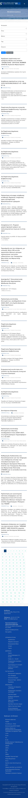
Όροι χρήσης (8, 631)
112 (3, 599)
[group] (14, 28)
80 (6, 584)
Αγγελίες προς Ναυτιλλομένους (13, 763)
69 (17, 578)
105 (23, 593)
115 (15, 599)
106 (3, 596)
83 (16, 584)
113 (7, 599)
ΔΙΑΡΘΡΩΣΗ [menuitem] (8, 651)
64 (24, 575)
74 (9, 581)
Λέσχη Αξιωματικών (10, 758)
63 (20, 575)
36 (24, 562)
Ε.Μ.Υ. (6, 765)
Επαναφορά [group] (10, 52)
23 (2, 560)
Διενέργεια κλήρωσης (9, 410)
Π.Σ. (6, 737)
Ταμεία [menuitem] (10, 648)
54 (13, 572)
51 (2, 572)
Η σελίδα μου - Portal (10, 723)
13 (15, 554)
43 (24, 566)
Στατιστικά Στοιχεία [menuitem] (13, 677)
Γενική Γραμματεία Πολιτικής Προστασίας (12, 770)
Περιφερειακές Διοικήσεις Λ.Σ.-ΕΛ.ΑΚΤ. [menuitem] (14, 661)
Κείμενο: (3, 47)
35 (20, 562)
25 (9, 560)
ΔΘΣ (3, 216)
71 (23, 578)
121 (15, 602)
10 (5, 554)
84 (20, 584)
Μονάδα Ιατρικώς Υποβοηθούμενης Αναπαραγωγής (14, 742)
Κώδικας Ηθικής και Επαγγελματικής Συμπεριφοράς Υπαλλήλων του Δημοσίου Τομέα (13, 729)
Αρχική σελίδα (10, 15)
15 (22, 554)
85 (24, 584)
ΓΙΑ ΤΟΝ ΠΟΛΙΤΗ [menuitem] (9, 671)
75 (13, 581)
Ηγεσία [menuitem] (10, 653)
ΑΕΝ (3, 98)
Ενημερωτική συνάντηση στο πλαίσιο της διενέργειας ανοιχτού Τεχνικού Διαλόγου (13, 371)
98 (20, 590)
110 (19, 596)
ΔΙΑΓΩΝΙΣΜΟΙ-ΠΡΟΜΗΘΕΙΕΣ (18, 412)
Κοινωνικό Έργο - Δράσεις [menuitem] (14, 679)
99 (24, 590)
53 (9, 572)
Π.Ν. (6, 752)
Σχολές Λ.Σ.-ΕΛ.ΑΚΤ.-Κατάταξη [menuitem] (13, 667)
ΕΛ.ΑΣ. (7, 739)
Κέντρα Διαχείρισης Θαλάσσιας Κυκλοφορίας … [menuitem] (15, 709)
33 (13, 562)
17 (6, 556)
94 (6, 590)
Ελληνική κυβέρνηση (10, 719)
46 (10, 569)
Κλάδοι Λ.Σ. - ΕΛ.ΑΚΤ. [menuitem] (13, 659)
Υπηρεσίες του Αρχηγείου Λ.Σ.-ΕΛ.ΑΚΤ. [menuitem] (14, 687)
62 (16, 575)
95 (10, 590)
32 (9, 562)
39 (9, 566)
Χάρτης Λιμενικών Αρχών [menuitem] (14, 706)
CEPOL (7, 747)
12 (12, 554)
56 (20, 572)
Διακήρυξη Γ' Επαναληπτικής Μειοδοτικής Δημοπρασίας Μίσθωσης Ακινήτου (11, 281)
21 (19, 556)
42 (20, 566)
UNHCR (7, 745)
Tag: (2, 41)
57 (24, 572)
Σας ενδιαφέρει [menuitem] (12, 675)
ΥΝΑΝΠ (7, 721)
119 (7, 602)
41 (16, 566)
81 (9, 584)
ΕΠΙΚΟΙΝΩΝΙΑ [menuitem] (8, 684)
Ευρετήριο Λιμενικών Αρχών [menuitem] (15, 704)
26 (13, 560)
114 (11, 599)
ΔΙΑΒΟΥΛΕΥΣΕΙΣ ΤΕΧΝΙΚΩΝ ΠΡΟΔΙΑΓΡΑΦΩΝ (12, 115)
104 (19, 593)
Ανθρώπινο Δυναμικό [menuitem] (13, 641)
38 (6, 566)
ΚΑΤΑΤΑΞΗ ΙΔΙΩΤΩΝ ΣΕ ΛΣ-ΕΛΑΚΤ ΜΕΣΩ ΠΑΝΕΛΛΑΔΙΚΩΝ (15, 309)
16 (2, 556)
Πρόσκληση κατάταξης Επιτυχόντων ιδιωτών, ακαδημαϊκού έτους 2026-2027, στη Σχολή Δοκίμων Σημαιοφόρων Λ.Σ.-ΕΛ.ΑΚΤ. (13, 432)
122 (19, 602)
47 (13, 569)
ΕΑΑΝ (6, 750)
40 (13, 566)
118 (3, 602)
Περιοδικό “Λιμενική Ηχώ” (11, 756)
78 (23, 581)
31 (6, 562)
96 (13, 590)
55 (16, 572)
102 (11, 593)
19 (12, 556)
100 (3, 593)
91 (20, 587)
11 (8, 554)
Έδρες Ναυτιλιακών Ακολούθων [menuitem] (13, 701)
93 (2, 590)
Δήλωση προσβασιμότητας (11, 629)
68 (13, 578)
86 (2, 587)
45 (6, 569)
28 (20, 560)
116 (18, 599)
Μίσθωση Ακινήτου (6, 290)
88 (9, 587)
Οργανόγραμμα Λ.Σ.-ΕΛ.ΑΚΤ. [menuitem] (15, 664)
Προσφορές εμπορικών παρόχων (13, 773)
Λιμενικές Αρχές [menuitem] (12, 694)
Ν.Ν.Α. (7, 760)
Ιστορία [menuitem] (10, 646)
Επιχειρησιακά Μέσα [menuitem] (13, 643)
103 (15, 593)
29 (23, 560)
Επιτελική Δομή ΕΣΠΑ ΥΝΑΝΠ (12, 726)
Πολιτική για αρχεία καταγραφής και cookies (13, 626)
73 (6, 581)
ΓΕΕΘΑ (7, 754)
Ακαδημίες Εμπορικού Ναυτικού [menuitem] (13, 697)
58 (2, 575)
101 (7, 593)
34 (16, 562)
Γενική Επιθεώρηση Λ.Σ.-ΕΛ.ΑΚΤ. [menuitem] (14, 656)
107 (7, 596)
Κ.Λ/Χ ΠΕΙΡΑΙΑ (5, 239)
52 (6, 572)
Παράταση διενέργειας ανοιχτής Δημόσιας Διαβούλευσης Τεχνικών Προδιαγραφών (14, 109)
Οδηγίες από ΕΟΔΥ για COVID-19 (13, 767)
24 (6, 560)
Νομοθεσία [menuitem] (11, 682)
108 (11, 596)
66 (6, 578)
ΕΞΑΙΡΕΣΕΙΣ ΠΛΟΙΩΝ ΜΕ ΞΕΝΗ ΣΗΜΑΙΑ (11, 68)
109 (15, 596)
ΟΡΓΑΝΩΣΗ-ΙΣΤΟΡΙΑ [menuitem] (10, 637)
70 (20, 578)
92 (24, 587)
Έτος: (2, 30)
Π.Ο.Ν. (7, 735)
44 (2, 569)
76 (16, 581)
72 (2, 581)
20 (16, 556)
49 (20, 569)
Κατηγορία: (4, 25)
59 (6, 575)
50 (24, 569)
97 (17, 590)
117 (22, 599)
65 (2, 578)
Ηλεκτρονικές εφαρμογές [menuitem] (14, 673)
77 (20, 581)
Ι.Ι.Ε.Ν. (7, 733)
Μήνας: (3, 36)
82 (13, 584)
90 (17, 587)
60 (10, 575)
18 (9, 556)
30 (2, 562)
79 (2, 584)
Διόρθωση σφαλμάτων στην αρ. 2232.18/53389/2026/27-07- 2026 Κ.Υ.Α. (13, 83)
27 (16, 560)
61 (13, 575)
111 (23, 596)
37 (2, 566)
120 (11, 602)
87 (6, 587)
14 (19, 554)
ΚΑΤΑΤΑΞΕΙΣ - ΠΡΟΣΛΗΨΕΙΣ (18, 262)
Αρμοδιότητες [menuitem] (11, 639)
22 (23, 556)
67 (9, 578)
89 (13, 587)
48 (17, 569)
